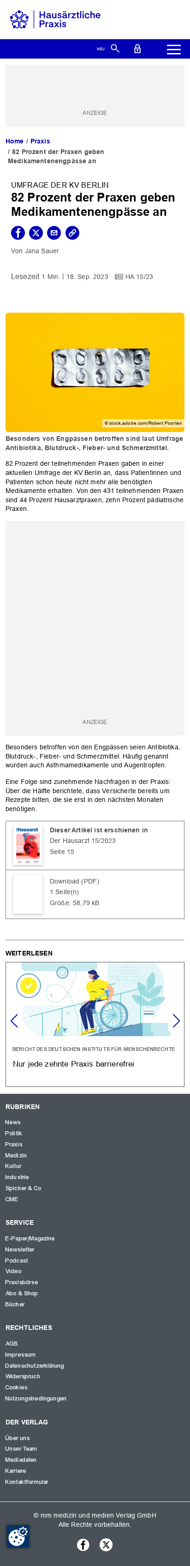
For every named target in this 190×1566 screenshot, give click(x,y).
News (13, 1122)
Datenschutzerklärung (35, 1366)
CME (12, 1199)
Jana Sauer (42, 251)
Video (14, 1271)
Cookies (17, 1387)
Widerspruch (23, 1376)
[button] (176, 1021)
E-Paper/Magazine (30, 1238)
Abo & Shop (22, 1293)
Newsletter (20, 1249)
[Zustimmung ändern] (18, 1536)
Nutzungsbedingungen (36, 1398)
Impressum (21, 1354)
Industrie (17, 1177)
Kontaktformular (27, 1482)
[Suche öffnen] (115, 48)
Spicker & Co (24, 1188)
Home (15, 141)
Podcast (17, 1260)
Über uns (18, 1438)
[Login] (137, 48)
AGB (12, 1343)
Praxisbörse (22, 1282)
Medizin (16, 1155)
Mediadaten (21, 1460)
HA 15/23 (139, 276)
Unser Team (22, 1449)
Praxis (40, 141)
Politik (14, 1133)
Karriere (16, 1471)
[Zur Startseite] (55, 19)
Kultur (14, 1166)
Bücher (15, 1304)
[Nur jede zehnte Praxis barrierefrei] (95, 1024)
